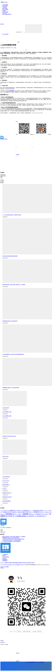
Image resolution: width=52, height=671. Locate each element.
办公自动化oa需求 (5, 407)
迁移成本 (20, 514)
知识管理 (4, 10)
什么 (20, 512)
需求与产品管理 (5, 9)
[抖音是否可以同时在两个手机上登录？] (14, 434)
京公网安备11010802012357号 (13, 564)
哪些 (24, 512)
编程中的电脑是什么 (6, 484)
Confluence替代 (4, 510)
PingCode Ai (4, 13)
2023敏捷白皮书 (5, 554)
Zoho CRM (16, 90)
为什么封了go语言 (5, 480)
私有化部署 (10, 514)
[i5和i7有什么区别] (14, 454)
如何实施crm (4, 488)
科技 (15, 47)
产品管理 (9, 562)
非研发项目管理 (5, 4)
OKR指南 (4, 558)
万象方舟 (32, 562)
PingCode (38, 510)
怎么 (32, 512)
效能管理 (16, 562)
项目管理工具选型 (22, 516)
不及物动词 (2, 47)
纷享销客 (11, 90)
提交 (1, 177)
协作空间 (23, 562)
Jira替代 (12, 510)
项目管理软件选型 (41, 516)
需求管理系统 (46, 514)
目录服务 (29, 562)
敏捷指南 (4, 555)
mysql (31, 510)
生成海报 (17, 154)
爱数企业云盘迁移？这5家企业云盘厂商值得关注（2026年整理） (14, 284)
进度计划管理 (4, 8)
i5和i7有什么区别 (5, 456)
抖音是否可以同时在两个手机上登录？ (9, 436)
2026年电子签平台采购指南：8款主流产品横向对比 (11, 541)
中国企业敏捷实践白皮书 (6, 14)
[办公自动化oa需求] (14, 405)
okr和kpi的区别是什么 (6, 476)
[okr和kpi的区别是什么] (14, 474)
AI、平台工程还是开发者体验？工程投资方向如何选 (11, 214)
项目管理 (6, 562)
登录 (1, 24)
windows (45, 510)
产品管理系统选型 (7, 512)
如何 (29, 512)
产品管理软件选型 (15, 512)
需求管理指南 (4, 559)
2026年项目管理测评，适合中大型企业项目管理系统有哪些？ (13, 354)
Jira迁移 (26, 510)
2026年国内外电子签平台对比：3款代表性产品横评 (11, 540)
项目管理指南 (4, 560)
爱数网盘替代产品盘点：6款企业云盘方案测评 (10, 387)
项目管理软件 (32, 516)
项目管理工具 (12, 516)
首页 (5, 34)
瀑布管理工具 (37, 512)
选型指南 (27, 514)
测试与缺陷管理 (5, 12)
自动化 (26, 562)
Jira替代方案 (4, 7)
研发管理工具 (47, 512)
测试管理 (19, 562)
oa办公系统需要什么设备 (6, 411)
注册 (3, 24)
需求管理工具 (40, 514)
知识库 (43, 512)
